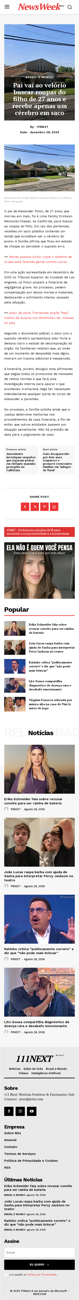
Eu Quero (37, 1264)
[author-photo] (7, 809)
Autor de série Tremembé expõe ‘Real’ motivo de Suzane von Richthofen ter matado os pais (39, 318)
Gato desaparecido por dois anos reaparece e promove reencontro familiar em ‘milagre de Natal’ (57, 462)
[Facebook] (25, 507)
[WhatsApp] (54, 507)
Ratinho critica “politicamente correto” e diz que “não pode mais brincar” (50, 666)
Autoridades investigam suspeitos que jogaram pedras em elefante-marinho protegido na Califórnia (21, 462)
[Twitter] (35, 507)
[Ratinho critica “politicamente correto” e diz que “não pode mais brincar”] (14, 666)
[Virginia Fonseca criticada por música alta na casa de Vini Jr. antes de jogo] (14, 704)
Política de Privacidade (41, 1274)
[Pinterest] (44, 507)
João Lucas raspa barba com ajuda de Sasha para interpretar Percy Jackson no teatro (52, 647)
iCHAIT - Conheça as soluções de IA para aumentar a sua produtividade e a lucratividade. (38, 531)
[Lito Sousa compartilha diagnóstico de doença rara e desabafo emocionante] (14, 685)
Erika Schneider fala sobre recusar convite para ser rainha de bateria (51, 628)
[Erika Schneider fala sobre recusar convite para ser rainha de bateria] (14, 628)
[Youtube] (31, 1111)
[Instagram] (20, 1111)
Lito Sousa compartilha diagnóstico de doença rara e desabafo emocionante (50, 685)
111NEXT (42, 126)
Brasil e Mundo (39, 77)
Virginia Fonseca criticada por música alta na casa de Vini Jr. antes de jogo (50, 704)
